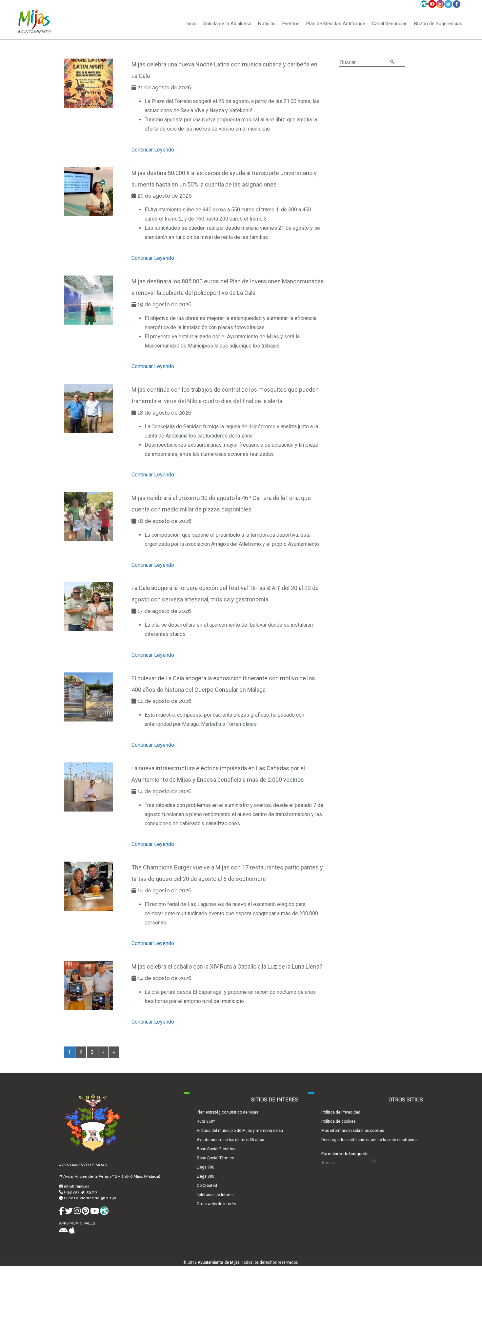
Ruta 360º (206, 1121)
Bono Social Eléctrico (216, 1149)
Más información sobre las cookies (352, 1130)
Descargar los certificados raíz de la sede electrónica (369, 1139)
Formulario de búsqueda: (345, 1153)
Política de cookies (338, 1121)
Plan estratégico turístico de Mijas (227, 1112)
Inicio (191, 24)
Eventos (291, 24)
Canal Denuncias (390, 24)
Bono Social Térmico (215, 1158)
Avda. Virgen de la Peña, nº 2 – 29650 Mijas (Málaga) (111, 1176)
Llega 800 (205, 1176)
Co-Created (207, 1185)
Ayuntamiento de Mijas (219, 1262)
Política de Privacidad (340, 1112)
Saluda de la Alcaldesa (227, 24)
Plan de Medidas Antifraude (335, 24)
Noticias (267, 24)
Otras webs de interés (216, 1204)
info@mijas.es (76, 1186)
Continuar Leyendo (152, 150)
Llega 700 (205, 1167)
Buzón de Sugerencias (438, 24)
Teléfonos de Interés (215, 1194)
